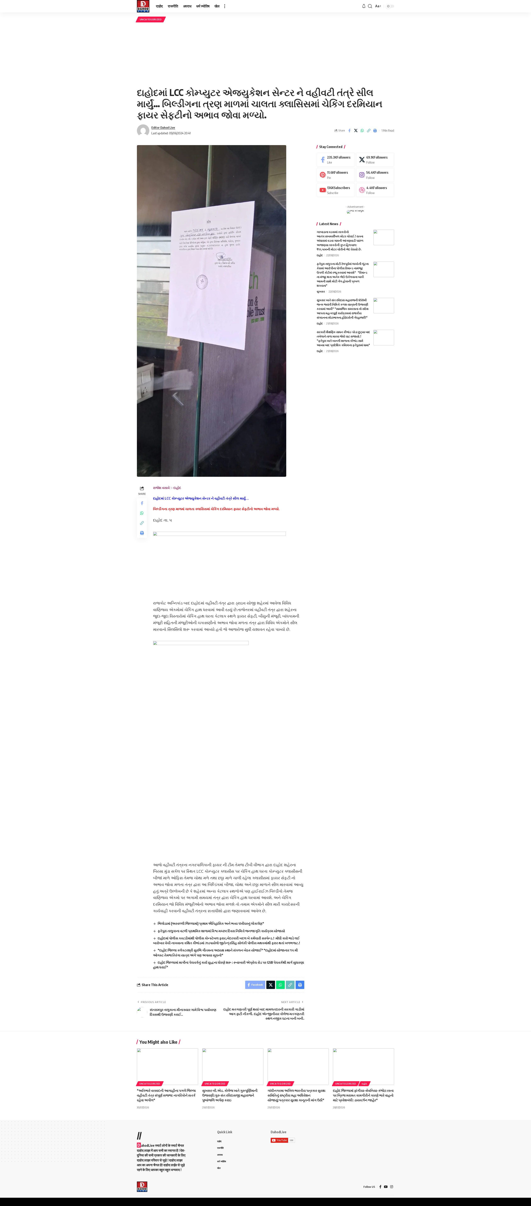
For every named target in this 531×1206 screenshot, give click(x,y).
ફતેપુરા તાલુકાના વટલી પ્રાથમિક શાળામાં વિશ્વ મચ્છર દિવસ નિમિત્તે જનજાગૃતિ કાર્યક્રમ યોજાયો (221, 931)
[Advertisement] (265, 54)
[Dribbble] (375, 190)
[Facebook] (336, 160)
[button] (225, 6)
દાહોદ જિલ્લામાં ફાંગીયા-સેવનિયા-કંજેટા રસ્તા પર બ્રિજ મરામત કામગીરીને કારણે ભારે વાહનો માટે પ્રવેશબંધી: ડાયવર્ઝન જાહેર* (363, 1095)
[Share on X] (356, 130)
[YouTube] (386, 1187)
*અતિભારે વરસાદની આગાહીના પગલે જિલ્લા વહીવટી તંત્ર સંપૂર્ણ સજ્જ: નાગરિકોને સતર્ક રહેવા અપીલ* (166, 1095)
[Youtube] (336, 190)
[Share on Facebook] (349, 130)
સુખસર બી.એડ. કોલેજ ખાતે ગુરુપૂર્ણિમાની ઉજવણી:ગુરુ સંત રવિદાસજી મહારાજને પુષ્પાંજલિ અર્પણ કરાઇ (230, 1095)
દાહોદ (320, 255)
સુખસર (321, 291)
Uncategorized (151, 19)
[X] (375, 160)
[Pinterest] (336, 175)
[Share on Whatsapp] (362, 130)
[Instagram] (375, 175)
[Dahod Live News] (143, 6)
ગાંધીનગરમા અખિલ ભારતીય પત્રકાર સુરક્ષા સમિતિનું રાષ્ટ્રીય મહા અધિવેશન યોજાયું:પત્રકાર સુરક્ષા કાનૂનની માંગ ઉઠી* (296, 1095)
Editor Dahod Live (163, 127)
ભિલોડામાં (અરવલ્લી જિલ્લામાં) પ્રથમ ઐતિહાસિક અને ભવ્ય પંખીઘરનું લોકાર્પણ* (211, 923)
